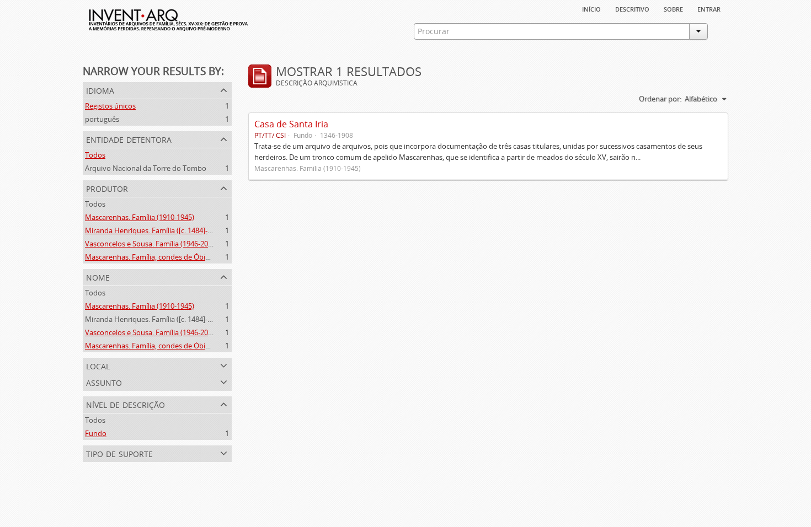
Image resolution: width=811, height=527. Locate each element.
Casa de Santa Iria (291, 124)
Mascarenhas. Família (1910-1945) (139, 217)
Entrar (709, 8)
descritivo (632, 8)
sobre (673, 8)
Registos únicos (110, 106)
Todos (95, 155)
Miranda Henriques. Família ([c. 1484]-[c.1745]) (159, 230)
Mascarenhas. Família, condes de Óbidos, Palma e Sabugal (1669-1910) (199, 257)
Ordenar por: (660, 99)
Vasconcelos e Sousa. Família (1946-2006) (151, 244)
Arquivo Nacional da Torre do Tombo (145, 168)
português (102, 119)
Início (591, 8)
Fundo (95, 433)
